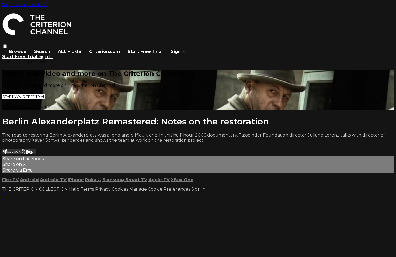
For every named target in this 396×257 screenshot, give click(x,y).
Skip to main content (24, 4)
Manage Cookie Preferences (160, 189)
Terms (88, 189)
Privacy (103, 189)
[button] (5, 46)
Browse (18, 51)
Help (75, 189)
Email (30, 151)
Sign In (46, 56)
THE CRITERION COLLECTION (35, 189)
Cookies (120, 189)
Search (42, 51)
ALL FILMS (69, 51)
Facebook (12, 151)
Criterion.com (104, 51)
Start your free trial (23, 96)
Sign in (178, 51)
